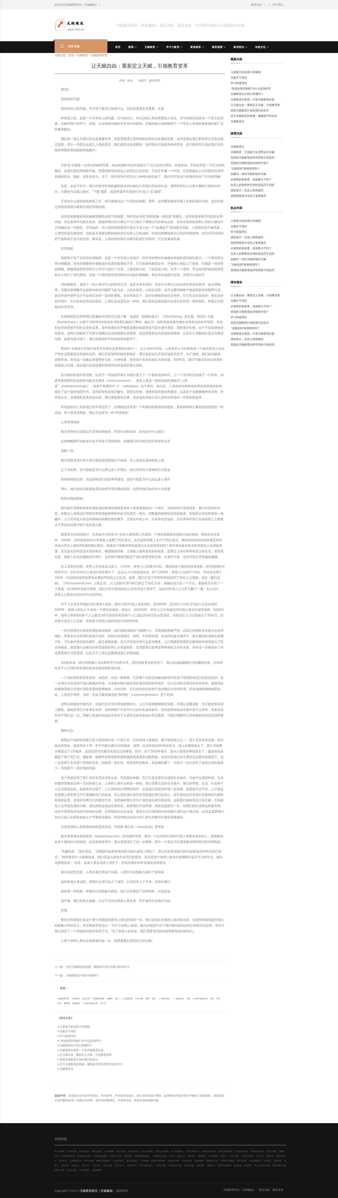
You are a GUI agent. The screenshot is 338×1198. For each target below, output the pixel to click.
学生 (59, 1003)
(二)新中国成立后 (90, 1003)
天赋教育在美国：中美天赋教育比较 (81, 1050)
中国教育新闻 (98, 998)
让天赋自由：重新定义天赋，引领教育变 (255, 105)
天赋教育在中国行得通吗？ (82, 975)
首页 (117, 47)
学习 (218, 998)
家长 (154, 998)
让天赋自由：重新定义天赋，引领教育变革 (86, 1054)
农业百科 (86, 998)
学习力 (103, 1003)
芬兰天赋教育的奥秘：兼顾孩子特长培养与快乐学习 (97, 966)
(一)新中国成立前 (200, 998)
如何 (212, 998)
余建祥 (110, 998)
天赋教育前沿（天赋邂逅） (82, 4)
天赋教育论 (66, 1068)
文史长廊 (139, 998)
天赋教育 (150, 47)
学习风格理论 (68, 1036)
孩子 (117, 998)
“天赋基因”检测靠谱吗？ (245, 168)
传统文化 (260, 47)
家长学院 (154, 80)
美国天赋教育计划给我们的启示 (79, 1059)
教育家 (67, 1003)
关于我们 (277, 4)
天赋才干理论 (68, 1031)
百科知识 (76, 998)
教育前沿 (239, 47)
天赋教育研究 (99, 55)
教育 (147, 998)
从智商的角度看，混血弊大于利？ (251, 179)
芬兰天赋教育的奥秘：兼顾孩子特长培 (254, 115)
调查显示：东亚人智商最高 (247, 190)
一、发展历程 (178, 998)
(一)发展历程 (127, 998)
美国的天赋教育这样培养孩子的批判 (252, 157)
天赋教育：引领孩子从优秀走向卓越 (252, 152)
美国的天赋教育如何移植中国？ (250, 163)
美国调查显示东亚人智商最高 (248, 195)
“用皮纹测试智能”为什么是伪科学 (251, 88)
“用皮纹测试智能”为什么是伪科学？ (81, 1040)
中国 (188, 998)
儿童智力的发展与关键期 (75, 1026)
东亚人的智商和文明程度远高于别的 (252, 184)
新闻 (131, 47)
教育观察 (217, 47)
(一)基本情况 (163, 998)
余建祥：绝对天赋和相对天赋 (248, 173)
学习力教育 (173, 47)
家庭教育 (195, 47)
